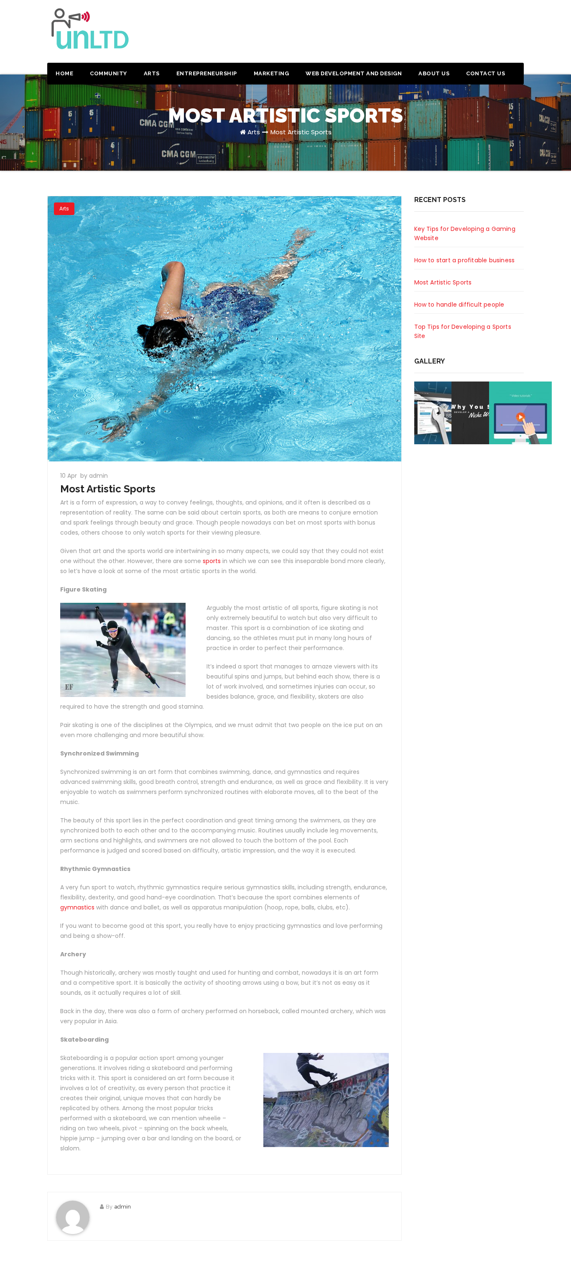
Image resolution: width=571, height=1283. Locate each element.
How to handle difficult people (459, 304)
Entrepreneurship (206, 73)
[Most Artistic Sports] (224, 328)
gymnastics (77, 907)
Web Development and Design (354, 73)
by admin (94, 475)
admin (123, 1207)
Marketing (271, 73)
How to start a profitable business (464, 260)
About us (433, 73)
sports (212, 561)
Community (108, 73)
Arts (152, 73)
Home (64, 73)
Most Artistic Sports (300, 132)
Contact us (485, 73)
